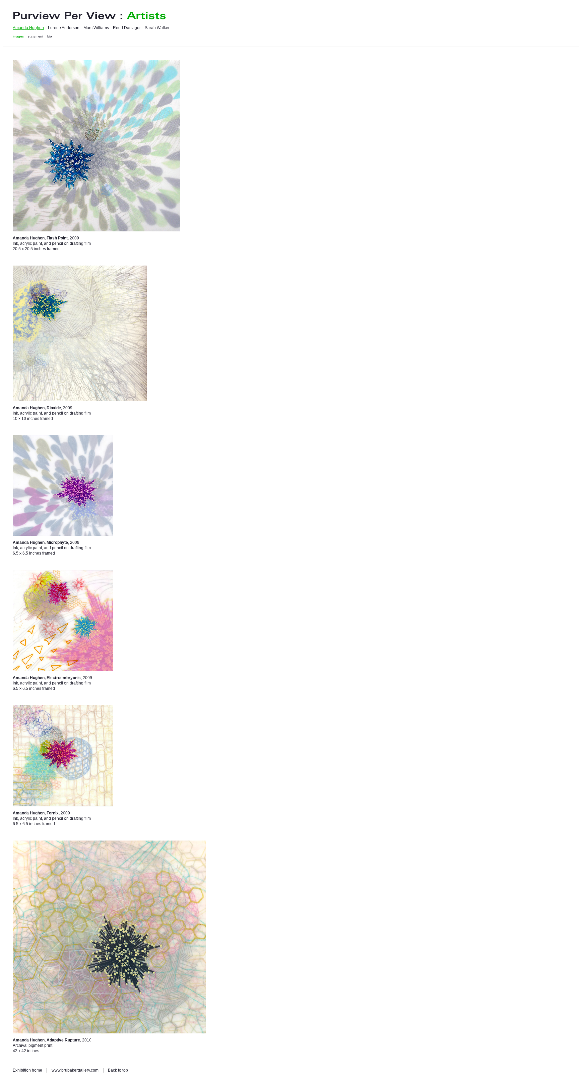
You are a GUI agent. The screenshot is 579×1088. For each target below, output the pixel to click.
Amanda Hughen (28, 27)
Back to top (118, 1070)
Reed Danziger (127, 27)
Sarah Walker (157, 27)
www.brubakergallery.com (75, 1070)
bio (49, 36)
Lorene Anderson (63, 27)
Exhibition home (27, 1070)
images (18, 36)
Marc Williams (96, 27)
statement (35, 36)
